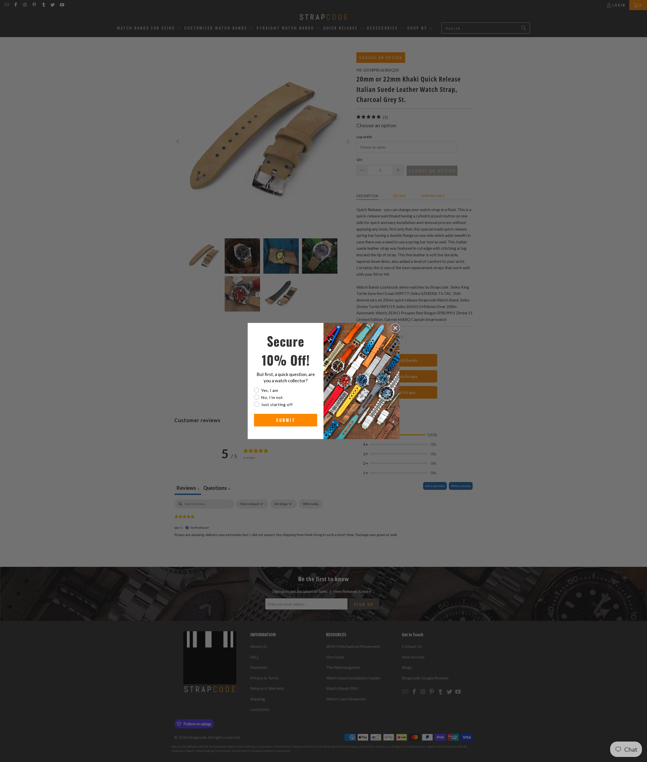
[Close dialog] (395, 328)
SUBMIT (285, 420)
